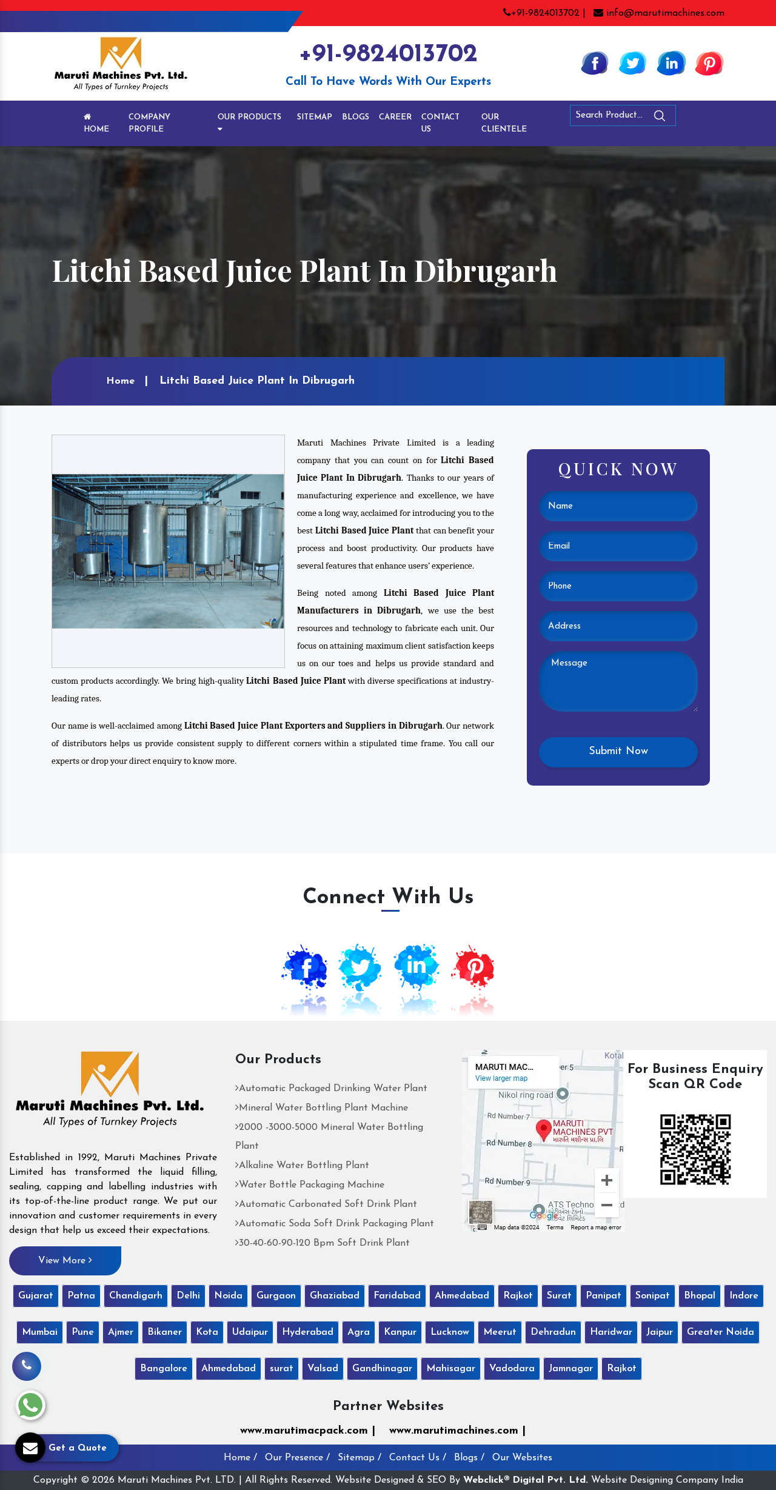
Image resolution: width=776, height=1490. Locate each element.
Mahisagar (450, 1369)
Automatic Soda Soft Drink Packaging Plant (336, 1224)
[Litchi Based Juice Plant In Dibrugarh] (168, 551)
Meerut (500, 1332)
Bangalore (163, 1369)
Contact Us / (417, 1458)
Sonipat (652, 1296)
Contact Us (440, 123)
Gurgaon (276, 1296)
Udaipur (250, 1332)
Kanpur (400, 1332)
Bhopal (699, 1296)
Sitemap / (359, 1458)
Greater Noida (720, 1332)
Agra (358, 1332)
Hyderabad (307, 1332)
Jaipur (659, 1332)
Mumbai (40, 1332)
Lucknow (449, 1332)
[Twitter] (633, 62)
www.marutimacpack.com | (307, 1431)
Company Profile (149, 123)
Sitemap (314, 117)
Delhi (188, 1296)
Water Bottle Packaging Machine (311, 1185)
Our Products (249, 117)
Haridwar (611, 1332)
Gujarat (35, 1296)
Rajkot (518, 1296)
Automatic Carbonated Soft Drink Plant (328, 1204)
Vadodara (512, 1369)
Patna (81, 1296)
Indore (743, 1296)
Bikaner (164, 1332)
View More (63, 1261)
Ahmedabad (462, 1296)
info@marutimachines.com (663, 13)
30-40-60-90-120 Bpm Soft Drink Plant (324, 1243)
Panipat (603, 1296)
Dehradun (553, 1332)
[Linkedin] (671, 62)
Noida (228, 1296)
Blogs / (469, 1458)
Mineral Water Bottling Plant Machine (323, 1108)
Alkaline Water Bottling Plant (304, 1166)
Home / (240, 1458)
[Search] (693, 117)
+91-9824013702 (388, 55)
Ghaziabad (335, 1296)
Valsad (322, 1369)
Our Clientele (504, 123)
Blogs (355, 117)
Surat (559, 1296)
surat (281, 1369)
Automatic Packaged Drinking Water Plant (333, 1089)
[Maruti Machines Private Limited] (110, 1093)
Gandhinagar (382, 1369)
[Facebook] (595, 62)
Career (395, 117)
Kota (207, 1332)
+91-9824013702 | (548, 13)
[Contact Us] (26, 1360)
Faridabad (397, 1296)
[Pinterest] (709, 62)
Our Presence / (297, 1458)
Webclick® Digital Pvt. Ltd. (525, 1480)
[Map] (543, 1140)
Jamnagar (571, 1369)
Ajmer (120, 1332)
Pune (83, 1332)
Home (96, 129)
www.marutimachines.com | (457, 1431)
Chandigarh (135, 1296)
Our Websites (522, 1458)
